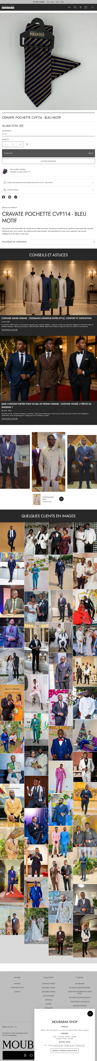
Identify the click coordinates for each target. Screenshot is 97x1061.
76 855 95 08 (58, 1045)
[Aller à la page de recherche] (75, 7)
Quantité (5, 139)
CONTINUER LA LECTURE (10, 330)
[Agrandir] (12, 537)
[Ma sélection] (80, 7)
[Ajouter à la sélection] (27, 144)
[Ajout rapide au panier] (61, 499)
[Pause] (61, 488)
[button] (75, 7)
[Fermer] (90, 1013)
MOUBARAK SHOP (22, 1033)
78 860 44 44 (69, 1045)
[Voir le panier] (86, 7)
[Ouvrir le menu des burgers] (92, 7)
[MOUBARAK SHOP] (8, 7)
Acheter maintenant (48, 161)
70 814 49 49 (80, 1045)
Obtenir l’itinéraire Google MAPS (64, 1051)
